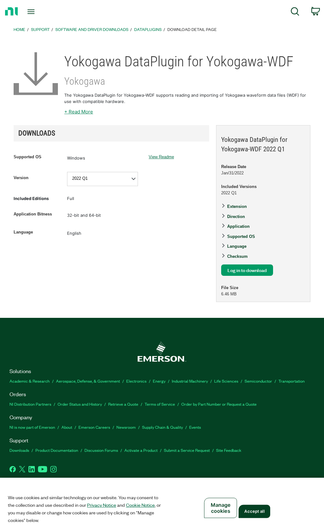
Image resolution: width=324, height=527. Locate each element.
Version (21, 177)
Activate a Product (141, 450)
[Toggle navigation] (42, 11)
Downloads (19, 450)
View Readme (161, 156)
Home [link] (19, 29)
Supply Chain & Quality (162, 427)
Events (195, 427)
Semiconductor (258, 381)
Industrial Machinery (190, 381)
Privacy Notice (101, 505)
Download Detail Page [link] (192, 29)
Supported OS (27, 156)
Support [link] (40, 29)
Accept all (254, 511)
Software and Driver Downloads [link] (91, 29)
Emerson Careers (94, 427)
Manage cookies (221, 508)
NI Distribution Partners (30, 404)
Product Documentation (56, 450)
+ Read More (78, 112)
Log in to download (247, 270)
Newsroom (126, 427)
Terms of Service (160, 404)
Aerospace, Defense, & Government (88, 381)
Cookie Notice (140, 505)
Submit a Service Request (187, 450)
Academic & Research (29, 381)
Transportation (291, 381)
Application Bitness (33, 214)
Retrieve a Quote (123, 404)
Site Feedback (228, 450)
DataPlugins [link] (148, 29)
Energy (159, 381)
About (66, 427)
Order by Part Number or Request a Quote (219, 404)
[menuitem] (295, 12)
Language (23, 232)
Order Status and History (80, 404)
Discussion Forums (101, 450)
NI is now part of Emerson (32, 427)
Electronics (136, 381)
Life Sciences (226, 381)
